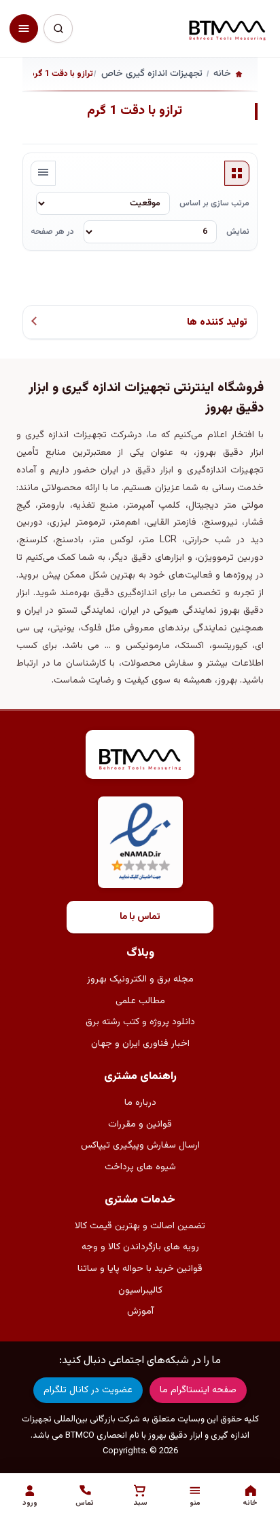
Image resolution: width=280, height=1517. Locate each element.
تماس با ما (140, 917)
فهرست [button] (43, 173)
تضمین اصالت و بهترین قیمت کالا (140, 1226)
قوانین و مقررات (140, 1124)
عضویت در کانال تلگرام (88, 1390)
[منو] (24, 28)
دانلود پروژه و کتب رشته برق (140, 1022)
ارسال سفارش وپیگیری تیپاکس (140, 1145)
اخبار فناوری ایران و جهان (140, 1043)
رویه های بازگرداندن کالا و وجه (140, 1247)
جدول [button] (237, 173)
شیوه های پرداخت (140, 1167)
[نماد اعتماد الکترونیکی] (140, 842)
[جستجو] (57, 28)
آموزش (140, 1311)
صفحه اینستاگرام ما (198, 1390)
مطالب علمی (140, 1001)
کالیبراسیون (140, 1290)
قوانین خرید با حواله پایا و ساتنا (140, 1268)
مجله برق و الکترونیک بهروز (140, 979)
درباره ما (140, 1102)
